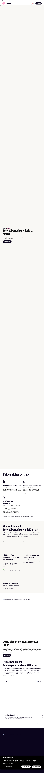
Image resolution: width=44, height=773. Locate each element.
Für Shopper (4, 0)
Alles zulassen (36, 766)
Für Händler (10, 0)
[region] (22, 762)
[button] (33, 3)
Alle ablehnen (26, 766)
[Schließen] (42, 757)
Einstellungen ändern (7, 766)
